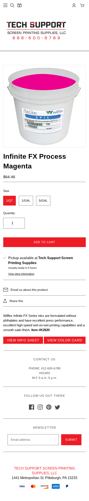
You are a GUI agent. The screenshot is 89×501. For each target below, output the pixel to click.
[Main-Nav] (5, 5)
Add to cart (44, 242)
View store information (21, 273)
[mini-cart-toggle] (82, 5)
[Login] (74, 5)
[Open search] (12, 5)
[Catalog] (19, 5)
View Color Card (64, 340)
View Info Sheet (23, 340)
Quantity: (9, 213)
